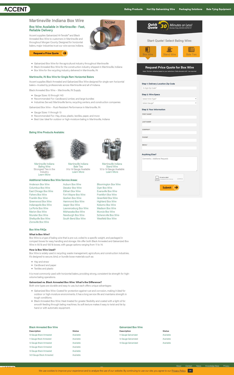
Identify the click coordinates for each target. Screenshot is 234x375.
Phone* (145, 137)
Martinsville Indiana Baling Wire (44, 165)
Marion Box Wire (38, 211)
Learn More (44, 174)
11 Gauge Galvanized (128, 334)
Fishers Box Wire (38, 194)
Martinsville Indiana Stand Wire (112, 165)
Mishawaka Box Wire (74, 211)
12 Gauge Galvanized (128, 338)
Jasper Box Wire (71, 204)
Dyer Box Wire (104, 187)
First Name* (147, 114)
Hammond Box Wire (73, 201)
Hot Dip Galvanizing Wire (161, 8)
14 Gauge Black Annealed (40, 350)
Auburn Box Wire (72, 184)
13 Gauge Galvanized (128, 342)
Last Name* (146, 122)
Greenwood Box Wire (40, 201)
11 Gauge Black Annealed (40, 338)
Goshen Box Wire (72, 198)
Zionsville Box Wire (39, 222)
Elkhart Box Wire (72, 191)
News (198, 365)
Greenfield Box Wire (107, 198)
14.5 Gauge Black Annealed (41, 354)
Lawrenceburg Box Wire (75, 208)
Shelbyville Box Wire (39, 218)
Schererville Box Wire (108, 215)
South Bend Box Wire (74, 218)
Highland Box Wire (106, 201)
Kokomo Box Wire (106, 204)
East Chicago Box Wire (41, 191)
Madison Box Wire (106, 208)
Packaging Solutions (190, 8)
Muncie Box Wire (106, 211)
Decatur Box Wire (72, 187)
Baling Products (133, 8)
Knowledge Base (212, 365)
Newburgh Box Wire (73, 215)
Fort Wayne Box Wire (74, 194)
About (178, 365)
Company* (146, 129)
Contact (188, 365)
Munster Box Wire (38, 215)
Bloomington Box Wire (109, 184)
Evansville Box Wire (107, 191)
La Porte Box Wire (38, 208)
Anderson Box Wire (39, 184)
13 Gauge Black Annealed (40, 346)
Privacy (226, 365)
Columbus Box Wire (39, 187)
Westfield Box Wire (107, 218)
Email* (144, 145)
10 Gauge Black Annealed (40, 334)
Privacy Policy (178, 370)
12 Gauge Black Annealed (40, 342)
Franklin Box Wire (38, 198)
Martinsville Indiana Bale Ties (78, 165)
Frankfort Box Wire (107, 194)
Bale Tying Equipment (218, 8)
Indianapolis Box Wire (40, 204)
